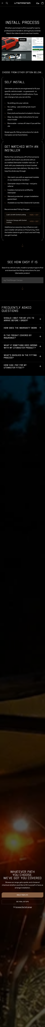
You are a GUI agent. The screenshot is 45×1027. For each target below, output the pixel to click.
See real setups (22, 901)
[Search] (7, 3)
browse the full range (24, 907)
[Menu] (2, 3)
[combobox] (22, 280)
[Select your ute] (38, 3)
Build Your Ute (22, 895)
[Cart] (42, 3)
